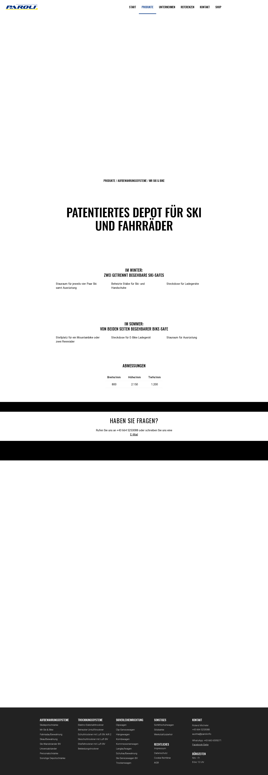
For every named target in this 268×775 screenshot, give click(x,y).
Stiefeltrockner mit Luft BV (91, 743)
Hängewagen (123, 734)
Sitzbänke (159, 729)
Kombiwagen (123, 739)
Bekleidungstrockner (88, 748)
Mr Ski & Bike (46, 729)
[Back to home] (22, 7)
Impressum (160, 748)
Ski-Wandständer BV (50, 743)
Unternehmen (167, 7)
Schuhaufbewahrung (126, 753)
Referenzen (187, 7)
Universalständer (48, 748)
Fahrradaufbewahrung (51, 734)
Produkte (147, 7)
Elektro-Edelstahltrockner (91, 725)
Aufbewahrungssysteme (132, 181)
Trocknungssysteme (90, 720)
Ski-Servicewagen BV (127, 758)
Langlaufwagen (124, 748)
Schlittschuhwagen (164, 725)
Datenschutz (160, 753)
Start (132, 7)
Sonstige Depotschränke (52, 758)
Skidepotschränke (49, 725)
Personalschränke (49, 753)
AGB (156, 762)
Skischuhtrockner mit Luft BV (93, 739)
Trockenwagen (123, 762)
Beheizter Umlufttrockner (91, 729)
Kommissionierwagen (127, 743)
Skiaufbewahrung (49, 739)
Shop (218, 7)
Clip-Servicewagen (125, 729)
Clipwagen (121, 725)
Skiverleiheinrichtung (129, 720)
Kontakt (205, 7)
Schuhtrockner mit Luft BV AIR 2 (94, 734)
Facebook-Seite (200, 744)
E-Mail (134, 434)
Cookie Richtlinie (162, 757)
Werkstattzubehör (163, 734)
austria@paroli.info (201, 734)
